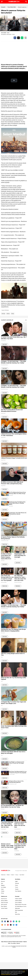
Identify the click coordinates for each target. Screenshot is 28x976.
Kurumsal (17, 896)
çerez (24, 970)
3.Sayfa (2, 891)
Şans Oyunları (4, 904)
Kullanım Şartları (18, 898)
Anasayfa (3, 7)
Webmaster (17, 908)
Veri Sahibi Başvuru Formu (20, 906)
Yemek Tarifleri (4, 908)
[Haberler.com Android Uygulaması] (10, 932)
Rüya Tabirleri (4, 906)
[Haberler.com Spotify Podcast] (19, 921)
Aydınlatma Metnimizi (5, 974)
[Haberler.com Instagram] (11, 921)
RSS (16, 912)
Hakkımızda (3, 874)
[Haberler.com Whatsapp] (16, 921)
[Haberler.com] (5, 870)
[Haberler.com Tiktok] (11, 925)
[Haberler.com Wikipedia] (5, 925)
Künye (17, 874)
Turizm (16, 887)
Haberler (3, 879)
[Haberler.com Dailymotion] (16, 925)
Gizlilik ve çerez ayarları (6, 946)
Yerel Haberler (18, 891)
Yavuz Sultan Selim (11, 7)
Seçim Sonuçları (4, 902)
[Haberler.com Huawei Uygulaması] (17, 932)
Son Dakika (3, 887)
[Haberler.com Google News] (2, 921)
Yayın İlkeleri (22, 874)
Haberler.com (4, 896)
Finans (16, 885)
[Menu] (2, 1)
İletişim (12, 874)
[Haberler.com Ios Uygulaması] (4, 932)
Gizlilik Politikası (18, 900)
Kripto (2, 889)
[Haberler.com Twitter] (8, 921)
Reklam (8, 874)
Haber (9, 943)
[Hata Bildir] (13, 946)
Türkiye (12, 313)
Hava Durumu (4, 898)
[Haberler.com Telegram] (14, 925)
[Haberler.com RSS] (2, 925)
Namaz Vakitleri (4, 900)
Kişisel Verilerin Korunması (20, 904)
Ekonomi (3, 881)
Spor (2, 883)
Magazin (3, 885)
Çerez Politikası (18, 902)
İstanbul (8, 313)
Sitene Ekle (17, 914)
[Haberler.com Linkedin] (14, 921)
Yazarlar (16, 889)
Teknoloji (3, 313)
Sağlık (16, 881)
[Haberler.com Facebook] (5, 921)
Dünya (2, 893)
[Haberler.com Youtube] (8, 925)
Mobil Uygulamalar (19, 910)
